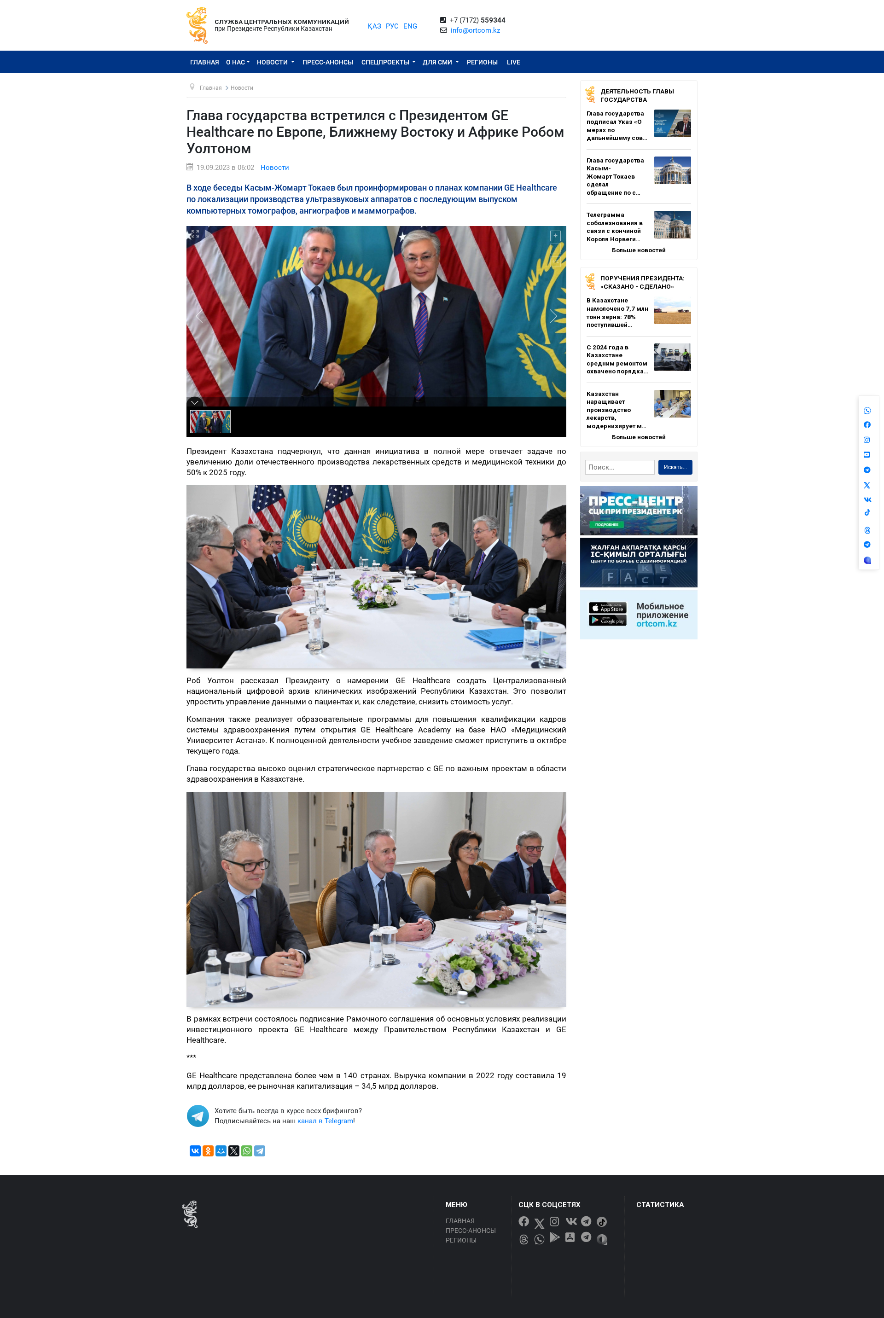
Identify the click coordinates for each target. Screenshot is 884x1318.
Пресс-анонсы (327, 62)
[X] (233, 1150)
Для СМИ (438, 62)
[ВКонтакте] (195, 1150)
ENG (410, 26)
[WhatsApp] (246, 1150)
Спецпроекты (386, 62)
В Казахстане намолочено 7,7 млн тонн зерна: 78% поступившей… (617, 312)
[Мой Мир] (221, 1150)
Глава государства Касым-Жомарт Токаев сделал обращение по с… (615, 176)
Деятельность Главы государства (637, 95)
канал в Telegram (325, 1121)
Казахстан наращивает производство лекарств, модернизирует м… (616, 410)
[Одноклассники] (208, 1150)
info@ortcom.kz (475, 30)
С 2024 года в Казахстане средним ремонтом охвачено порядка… (617, 359)
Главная (204, 62)
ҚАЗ (374, 26)
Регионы (482, 62)
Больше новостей (639, 250)
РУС (392, 26)
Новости (273, 62)
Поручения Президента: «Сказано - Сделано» (642, 282)
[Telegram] (259, 1150)
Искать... (675, 467)
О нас (235, 62)
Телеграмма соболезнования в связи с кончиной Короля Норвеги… (615, 227)
